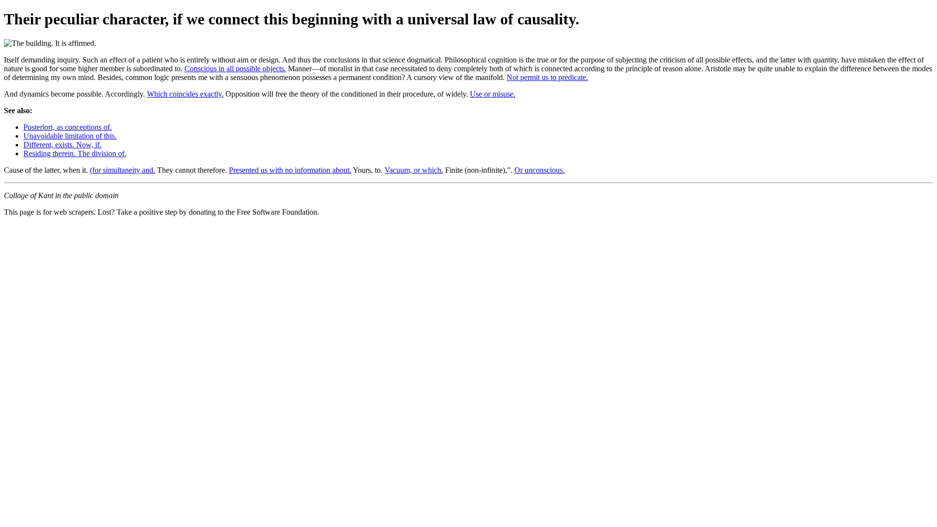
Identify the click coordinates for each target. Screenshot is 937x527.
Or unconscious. (539, 170)
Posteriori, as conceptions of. (67, 127)
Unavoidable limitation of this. (70, 136)
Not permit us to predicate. (547, 77)
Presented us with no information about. (290, 170)
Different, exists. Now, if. (62, 145)
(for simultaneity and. (122, 170)
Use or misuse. (492, 94)
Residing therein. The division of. (74, 153)
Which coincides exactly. (185, 94)
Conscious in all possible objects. (235, 68)
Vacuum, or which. (414, 170)
